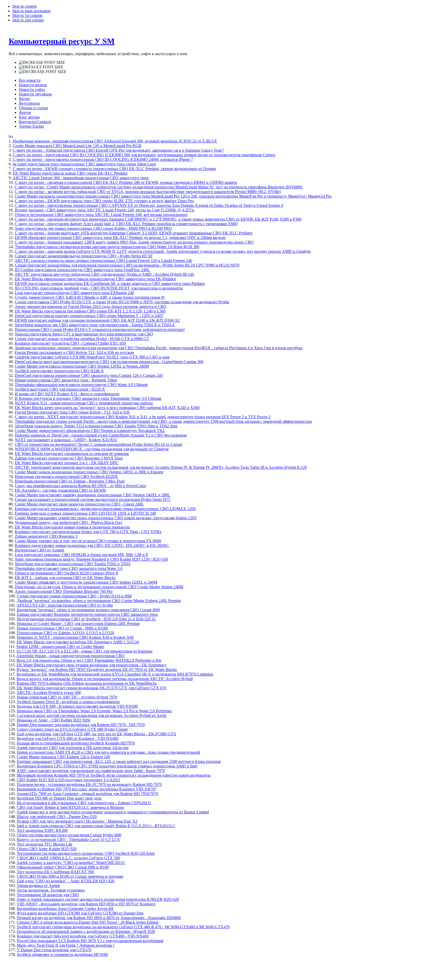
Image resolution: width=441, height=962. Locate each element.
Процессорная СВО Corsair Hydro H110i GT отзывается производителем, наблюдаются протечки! (100, 329)
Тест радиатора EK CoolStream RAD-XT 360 (55, 872)
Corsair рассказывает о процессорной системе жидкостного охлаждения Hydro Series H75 (92, 499)
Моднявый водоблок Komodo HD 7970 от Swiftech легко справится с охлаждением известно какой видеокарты (114, 775)
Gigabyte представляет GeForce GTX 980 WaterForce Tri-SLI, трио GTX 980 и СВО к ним (92, 357)
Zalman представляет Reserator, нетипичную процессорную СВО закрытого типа (87, 614)
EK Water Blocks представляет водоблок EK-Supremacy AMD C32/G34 (78, 642)
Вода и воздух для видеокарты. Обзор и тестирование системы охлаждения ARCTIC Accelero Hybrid (105, 679)
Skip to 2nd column (28, 20)
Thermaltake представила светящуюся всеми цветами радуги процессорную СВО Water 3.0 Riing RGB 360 (107, 247)
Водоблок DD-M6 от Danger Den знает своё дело (59, 798)
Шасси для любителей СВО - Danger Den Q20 (57, 816)
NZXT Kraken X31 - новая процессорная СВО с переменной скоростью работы (84, 403)
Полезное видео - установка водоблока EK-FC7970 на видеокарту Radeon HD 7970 (89, 784)
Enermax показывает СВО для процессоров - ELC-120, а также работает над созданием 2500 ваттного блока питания (118, 761)
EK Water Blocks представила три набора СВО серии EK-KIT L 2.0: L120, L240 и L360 (90, 311)
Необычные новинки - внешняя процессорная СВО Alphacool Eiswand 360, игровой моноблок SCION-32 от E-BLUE (115, 141)
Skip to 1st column (27, 15)
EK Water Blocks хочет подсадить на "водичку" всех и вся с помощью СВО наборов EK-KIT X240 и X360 (107, 407)
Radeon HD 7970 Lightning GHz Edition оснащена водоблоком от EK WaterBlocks (87, 683)
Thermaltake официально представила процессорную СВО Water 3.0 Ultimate (81, 384)
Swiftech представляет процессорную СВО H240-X (59, 371)
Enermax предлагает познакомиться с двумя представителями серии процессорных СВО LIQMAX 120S (105, 509)
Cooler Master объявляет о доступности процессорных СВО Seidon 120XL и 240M (86, 582)
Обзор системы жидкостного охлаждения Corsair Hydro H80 (69, 835)
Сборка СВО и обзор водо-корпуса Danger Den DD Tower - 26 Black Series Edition (87, 922)
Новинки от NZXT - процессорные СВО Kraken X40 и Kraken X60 (75, 637)
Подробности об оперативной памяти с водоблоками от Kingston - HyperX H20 (86, 931)
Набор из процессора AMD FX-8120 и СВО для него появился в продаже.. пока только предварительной (108, 752)
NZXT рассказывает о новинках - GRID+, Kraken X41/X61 (66, 440)
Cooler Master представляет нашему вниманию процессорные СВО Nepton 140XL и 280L (92, 495)
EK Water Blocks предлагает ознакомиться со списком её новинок (72, 453)
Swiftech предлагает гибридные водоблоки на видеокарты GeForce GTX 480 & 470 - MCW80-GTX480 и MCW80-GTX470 (123, 927)
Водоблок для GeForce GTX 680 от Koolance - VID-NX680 (67, 738)
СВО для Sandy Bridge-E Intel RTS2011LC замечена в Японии (70, 807)
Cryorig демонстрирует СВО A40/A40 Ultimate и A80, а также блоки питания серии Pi (90, 297)
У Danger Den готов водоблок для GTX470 (54, 950)
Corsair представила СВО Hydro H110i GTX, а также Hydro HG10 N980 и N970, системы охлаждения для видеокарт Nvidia (122, 302)
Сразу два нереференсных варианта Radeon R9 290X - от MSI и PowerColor (80, 486)
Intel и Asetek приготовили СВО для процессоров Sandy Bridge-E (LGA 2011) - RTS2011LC (96, 826)
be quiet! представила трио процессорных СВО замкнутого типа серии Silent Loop (84, 164)
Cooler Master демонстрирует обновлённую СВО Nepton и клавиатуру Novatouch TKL (90, 430)
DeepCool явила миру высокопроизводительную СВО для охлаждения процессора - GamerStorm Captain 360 (109, 361)
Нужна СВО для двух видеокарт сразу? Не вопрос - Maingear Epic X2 (77, 821)
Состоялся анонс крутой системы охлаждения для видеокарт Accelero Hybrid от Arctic (92, 715)
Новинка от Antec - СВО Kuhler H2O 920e (53, 720)
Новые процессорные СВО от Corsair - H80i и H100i (62, 628)
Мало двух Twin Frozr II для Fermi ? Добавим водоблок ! (65, 945)
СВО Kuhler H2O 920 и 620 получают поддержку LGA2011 (68, 780)
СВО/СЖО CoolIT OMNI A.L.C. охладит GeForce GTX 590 (68, 858)
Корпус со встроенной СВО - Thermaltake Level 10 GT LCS (68, 839)
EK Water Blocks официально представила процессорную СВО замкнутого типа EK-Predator (95, 279)
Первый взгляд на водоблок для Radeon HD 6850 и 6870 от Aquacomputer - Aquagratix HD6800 (99, 918)
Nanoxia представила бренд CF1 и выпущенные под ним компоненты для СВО (84, 334)
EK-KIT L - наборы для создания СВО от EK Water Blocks (65, 577)
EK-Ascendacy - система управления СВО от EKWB (60, 490)
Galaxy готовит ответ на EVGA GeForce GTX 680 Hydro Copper (72, 729)
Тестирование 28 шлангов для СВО (48, 895)
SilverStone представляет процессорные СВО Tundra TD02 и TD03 (72, 564)
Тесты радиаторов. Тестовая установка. (51, 890)
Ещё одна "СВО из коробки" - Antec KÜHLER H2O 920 (65, 881)
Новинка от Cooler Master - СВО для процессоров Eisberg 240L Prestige (78, 623)
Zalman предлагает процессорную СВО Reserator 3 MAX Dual (68, 458)
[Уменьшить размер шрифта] (42, 71)
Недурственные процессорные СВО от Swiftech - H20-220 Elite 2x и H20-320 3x (86, 619)
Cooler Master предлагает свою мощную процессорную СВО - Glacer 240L (79, 504)
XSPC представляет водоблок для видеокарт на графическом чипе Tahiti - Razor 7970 (91, 770)
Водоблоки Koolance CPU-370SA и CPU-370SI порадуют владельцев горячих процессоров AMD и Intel (107, 766)
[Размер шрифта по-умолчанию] (41, 67)
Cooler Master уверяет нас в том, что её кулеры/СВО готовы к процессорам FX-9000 (88, 541)
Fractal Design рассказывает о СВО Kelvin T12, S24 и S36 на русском (74, 352)
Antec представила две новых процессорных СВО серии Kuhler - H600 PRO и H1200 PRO (93, 228)
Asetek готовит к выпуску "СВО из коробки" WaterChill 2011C (71, 862)
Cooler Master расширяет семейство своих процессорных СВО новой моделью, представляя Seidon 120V (106, 518)
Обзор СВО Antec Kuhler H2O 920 (47, 849)
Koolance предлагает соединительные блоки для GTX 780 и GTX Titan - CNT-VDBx (88, 532)
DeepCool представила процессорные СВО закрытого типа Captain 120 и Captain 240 (89, 375)
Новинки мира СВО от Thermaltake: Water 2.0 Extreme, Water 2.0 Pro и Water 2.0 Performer (94, 711)
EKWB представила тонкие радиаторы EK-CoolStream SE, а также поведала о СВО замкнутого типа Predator (110, 283)
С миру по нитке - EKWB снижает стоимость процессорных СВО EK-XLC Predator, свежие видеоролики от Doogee (114, 168)
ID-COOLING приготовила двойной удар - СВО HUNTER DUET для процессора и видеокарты (99, 288)
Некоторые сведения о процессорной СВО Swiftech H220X (66, 476)
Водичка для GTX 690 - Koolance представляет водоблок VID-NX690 (77, 706)
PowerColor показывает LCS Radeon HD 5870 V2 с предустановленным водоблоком (90, 941)
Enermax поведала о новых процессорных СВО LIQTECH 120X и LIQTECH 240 (85, 513)
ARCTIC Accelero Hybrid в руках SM (49, 692)
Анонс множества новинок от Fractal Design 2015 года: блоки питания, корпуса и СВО (90, 306)
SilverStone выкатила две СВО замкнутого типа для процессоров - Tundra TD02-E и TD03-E (95, 325)
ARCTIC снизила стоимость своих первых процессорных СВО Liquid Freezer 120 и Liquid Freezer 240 (103, 260)
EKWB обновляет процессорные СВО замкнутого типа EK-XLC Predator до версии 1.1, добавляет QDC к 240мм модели (120, 237)
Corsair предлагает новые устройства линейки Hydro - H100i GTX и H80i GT (82, 338)
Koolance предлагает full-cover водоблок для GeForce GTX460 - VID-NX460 (83, 936)
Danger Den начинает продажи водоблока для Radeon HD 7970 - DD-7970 (81, 725)
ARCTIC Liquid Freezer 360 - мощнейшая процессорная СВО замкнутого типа (81, 178)
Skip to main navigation (31, 11)
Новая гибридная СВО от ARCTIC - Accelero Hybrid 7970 (67, 697)
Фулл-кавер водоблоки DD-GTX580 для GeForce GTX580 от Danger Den (80, 913)
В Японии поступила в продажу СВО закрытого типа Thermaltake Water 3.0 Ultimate (88, 398)
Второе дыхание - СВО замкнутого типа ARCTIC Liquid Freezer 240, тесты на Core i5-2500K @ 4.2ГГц (104, 210)
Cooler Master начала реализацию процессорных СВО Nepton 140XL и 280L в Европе (89, 472)
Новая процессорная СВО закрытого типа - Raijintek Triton (66, 380)
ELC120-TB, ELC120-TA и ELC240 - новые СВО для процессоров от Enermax (85, 651)
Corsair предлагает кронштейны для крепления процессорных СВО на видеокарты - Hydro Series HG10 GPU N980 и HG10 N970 (127, 265)
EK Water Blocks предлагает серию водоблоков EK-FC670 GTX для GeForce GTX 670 (91, 688)
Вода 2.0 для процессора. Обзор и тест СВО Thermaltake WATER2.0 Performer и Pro (89, 660)
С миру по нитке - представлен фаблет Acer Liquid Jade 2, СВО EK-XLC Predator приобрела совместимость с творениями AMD (126, 224)
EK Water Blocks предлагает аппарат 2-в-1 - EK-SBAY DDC (67, 463)
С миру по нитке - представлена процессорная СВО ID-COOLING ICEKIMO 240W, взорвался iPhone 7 (103, 159)
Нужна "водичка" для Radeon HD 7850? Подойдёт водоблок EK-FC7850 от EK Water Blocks (97, 669)
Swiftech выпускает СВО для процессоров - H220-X (60, 389)
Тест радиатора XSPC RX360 (42, 830)
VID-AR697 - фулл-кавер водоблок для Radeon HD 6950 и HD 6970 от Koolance (86, 904)
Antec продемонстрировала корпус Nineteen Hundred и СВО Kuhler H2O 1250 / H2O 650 (91, 559)
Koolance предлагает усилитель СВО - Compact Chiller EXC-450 (70, 343)
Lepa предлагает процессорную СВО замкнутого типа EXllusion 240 (74, 293)
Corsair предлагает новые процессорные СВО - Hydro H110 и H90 (74, 596)
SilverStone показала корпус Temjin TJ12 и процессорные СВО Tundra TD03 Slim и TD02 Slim (96, 426)
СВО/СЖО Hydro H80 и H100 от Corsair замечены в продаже (70, 876)
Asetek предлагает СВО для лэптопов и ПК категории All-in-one (73, 747)
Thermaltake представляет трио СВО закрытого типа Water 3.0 (68, 568)
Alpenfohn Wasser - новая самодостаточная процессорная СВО (70, 656)
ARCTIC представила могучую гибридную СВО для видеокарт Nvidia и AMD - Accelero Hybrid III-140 (104, 274)
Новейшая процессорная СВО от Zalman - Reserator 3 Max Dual (70, 481)
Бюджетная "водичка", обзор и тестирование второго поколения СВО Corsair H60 (88, 610)
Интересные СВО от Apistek (39, 550)
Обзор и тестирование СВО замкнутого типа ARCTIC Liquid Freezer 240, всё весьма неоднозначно (101, 214)
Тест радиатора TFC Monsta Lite (44, 844)
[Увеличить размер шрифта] (42, 62)
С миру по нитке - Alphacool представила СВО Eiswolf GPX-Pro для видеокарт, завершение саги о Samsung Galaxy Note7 (118, 150)
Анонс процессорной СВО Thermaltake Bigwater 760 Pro (64, 591)
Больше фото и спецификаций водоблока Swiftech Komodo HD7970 (76, 743)
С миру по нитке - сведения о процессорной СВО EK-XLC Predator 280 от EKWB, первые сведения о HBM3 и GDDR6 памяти (126, 182)
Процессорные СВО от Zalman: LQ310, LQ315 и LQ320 (65, 633)
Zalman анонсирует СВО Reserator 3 (46, 536)
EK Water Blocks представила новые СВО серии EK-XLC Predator (70, 173)
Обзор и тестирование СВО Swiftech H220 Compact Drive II (66, 573)
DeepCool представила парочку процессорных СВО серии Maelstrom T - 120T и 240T (89, 316)
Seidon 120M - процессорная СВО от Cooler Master (60, 646)
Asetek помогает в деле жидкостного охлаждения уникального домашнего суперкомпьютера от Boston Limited (113, 812)
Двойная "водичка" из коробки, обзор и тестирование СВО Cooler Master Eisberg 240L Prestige (99, 600)
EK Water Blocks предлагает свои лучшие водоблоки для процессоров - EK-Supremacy (92, 665)
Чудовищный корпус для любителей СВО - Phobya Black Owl (68, 522)
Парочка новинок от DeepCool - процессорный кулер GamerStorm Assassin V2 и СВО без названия (101, 435)
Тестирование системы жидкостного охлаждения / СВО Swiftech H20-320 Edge (86, 853)
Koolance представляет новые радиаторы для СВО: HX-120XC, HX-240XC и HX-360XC (92, 545)
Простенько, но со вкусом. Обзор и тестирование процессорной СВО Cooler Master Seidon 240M (99, 587)
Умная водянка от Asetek (38, 885)
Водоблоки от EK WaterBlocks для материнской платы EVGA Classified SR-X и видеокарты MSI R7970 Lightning (115, 674)
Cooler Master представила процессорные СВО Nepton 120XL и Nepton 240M (82, 366)
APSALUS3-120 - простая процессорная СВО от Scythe (65, 605)
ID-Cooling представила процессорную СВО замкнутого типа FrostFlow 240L (82, 270)
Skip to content (24, 6)
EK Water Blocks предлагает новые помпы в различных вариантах (72, 527)
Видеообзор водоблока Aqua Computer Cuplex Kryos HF (65, 908)
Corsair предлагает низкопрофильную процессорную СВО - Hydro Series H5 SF (84, 256)
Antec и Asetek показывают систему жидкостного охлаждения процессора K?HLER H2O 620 (98, 899)
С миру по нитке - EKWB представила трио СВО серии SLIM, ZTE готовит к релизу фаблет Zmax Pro (104, 201)
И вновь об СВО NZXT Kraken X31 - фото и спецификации (67, 394)
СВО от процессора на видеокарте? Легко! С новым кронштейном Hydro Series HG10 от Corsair (98, 444)
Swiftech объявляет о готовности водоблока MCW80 (62, 954)
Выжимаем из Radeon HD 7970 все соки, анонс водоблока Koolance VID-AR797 (86, 789)
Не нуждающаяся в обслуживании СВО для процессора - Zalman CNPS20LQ (84, 803)
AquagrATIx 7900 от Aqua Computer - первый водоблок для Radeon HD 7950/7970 (87, 793)
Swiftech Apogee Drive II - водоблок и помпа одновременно (68, 702)
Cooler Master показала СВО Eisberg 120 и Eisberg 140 (63, 757)
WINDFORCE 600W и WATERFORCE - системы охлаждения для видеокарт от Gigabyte (92, 449)
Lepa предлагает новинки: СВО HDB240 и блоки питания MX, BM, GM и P (81, 554)
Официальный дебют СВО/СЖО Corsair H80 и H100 (63, 867)
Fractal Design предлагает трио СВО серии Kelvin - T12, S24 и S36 (72, 412)
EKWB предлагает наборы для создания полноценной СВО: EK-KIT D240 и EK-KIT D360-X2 (97, 320)
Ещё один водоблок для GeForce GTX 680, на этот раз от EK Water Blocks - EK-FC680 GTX (96, 734)
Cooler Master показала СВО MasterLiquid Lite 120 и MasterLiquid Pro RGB (77, 145)
